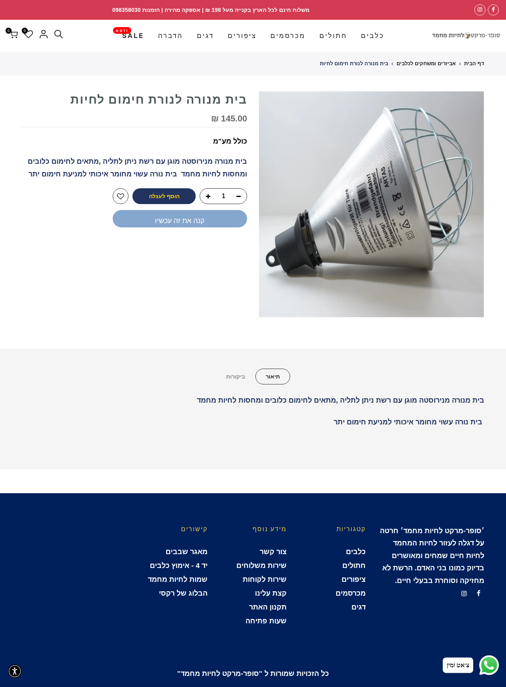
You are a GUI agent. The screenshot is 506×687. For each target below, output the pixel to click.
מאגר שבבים (187, 552)
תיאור (273, 376)
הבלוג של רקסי (183, 593)
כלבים (372, 36)
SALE (130, 34)
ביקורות (235, 376)
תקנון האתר (268, 607)
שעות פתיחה (266, 621)
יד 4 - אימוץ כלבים (179, 566)
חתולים (333, 36)
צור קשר (273, 552)
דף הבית (474, 63)
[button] (15, 671)
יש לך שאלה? (225, 247)
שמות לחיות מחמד (178, 579)
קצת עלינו (271, 593)
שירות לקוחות (265, 579)
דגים (205, 36)
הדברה (170, 36)
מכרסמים (288, 36)
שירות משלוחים (261, 566)
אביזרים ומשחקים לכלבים (426, 63)
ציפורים (242, 36)
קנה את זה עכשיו (180, 221)
